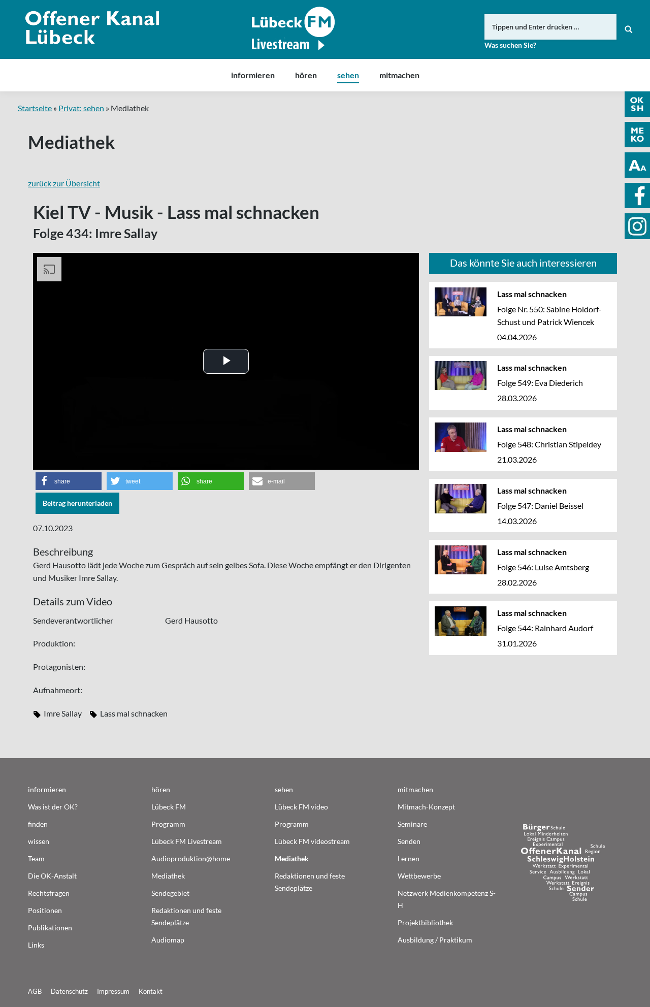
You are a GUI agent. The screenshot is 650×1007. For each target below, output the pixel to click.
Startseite (35, 108)
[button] (69, 481)
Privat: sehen (81, 108)
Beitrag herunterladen (77, 503)
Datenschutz (69, 991)
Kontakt (150, 991)
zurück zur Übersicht (64, 183)
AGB (35, 991)
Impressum (113, 991)
